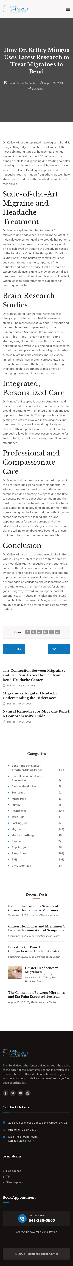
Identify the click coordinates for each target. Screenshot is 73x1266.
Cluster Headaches (24, 786)
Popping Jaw (20, 847)
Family (16, 804)
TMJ (14, 859)
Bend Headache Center (22, 83)
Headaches (19, 810)
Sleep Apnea (20, 853)
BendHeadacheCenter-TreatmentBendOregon (27, 768)
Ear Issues (18, 792)
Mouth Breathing (23, 835)
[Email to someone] (57, 632)
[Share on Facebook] (27, 632)
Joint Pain (18, 817)
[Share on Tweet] (33, 632)
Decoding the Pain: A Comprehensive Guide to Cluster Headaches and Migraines (34, 951)
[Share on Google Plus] (39, 632)
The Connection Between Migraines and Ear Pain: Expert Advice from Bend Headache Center (36, 996)
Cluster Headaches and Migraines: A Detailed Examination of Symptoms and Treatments (36, 930)
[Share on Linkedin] (45, 632)
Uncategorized (21, 865)
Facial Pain (19, 798)
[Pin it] (51, 632)
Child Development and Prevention (27, 778)
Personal (17, 841)
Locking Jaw (19, 823)
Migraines (38, 88)
